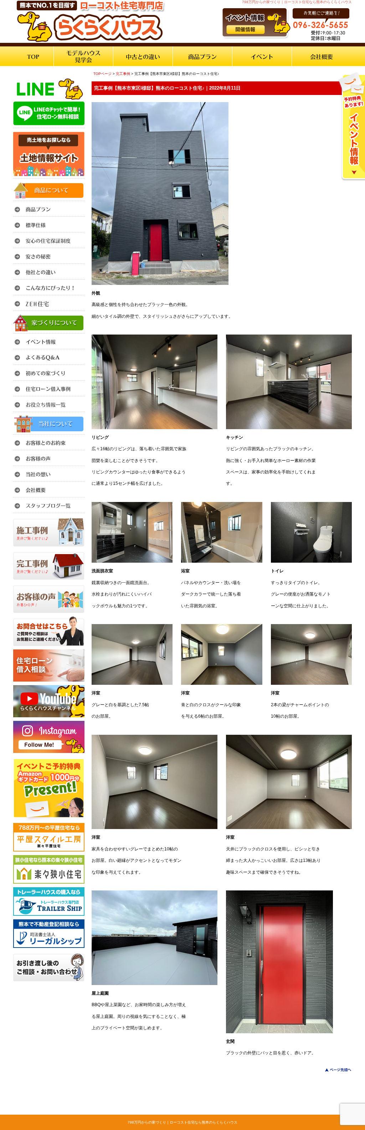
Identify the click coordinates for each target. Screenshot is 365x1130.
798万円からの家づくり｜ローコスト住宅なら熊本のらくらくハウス (182, 1122)
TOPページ (102, 74)
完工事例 (123, 74)
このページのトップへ (334, 1070)
